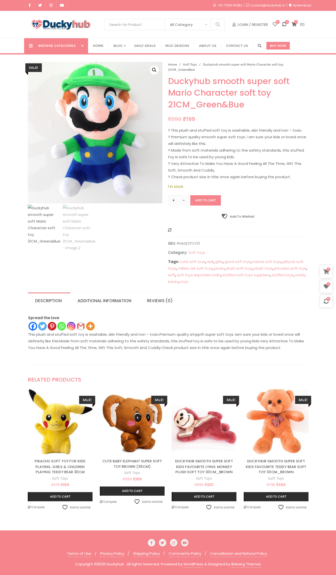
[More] (90, 326)
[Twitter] (42, 326)
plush (219, 268)
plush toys (263, 268)
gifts (219, 261)
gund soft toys (238, 261)
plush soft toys (239, 268)
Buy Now (278, 46)
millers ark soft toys (195, 268)
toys (184, 281)
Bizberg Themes (246, 564)
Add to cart (205, 200)
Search (217, 24)
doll (210, 261)
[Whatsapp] (61, 326)
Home (172, 64)
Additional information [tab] (104, 301)
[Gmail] (80, 326)
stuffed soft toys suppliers (246, 275)
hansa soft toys (267, 261)
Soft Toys (190, 64)
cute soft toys (192, 261)
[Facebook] (33, 326)
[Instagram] (71, 326)
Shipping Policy (146, 553)
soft (171, 275)
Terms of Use (79, 553)
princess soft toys (290, 268)
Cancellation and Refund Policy (238, 553)
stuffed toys (282, 275)
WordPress (193, 564)
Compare (38, 507)
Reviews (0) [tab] (160, 301)
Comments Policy (185, 553)
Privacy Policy (112, 553)
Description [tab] (48, 301)
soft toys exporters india (199, 275)
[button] (154, 70)
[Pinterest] (52, 326)
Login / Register (252, 24)
